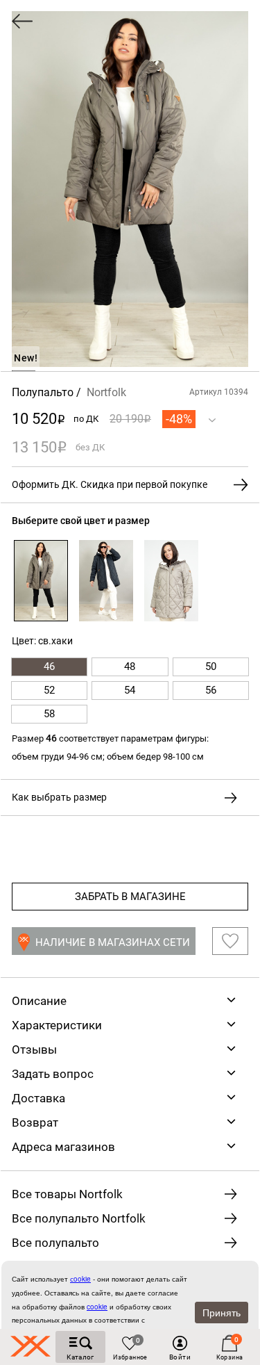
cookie (97, 1306)
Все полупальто (55, 1243)
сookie (80, 1279)
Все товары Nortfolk (67, 1194)
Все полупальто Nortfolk (79, 1218)
